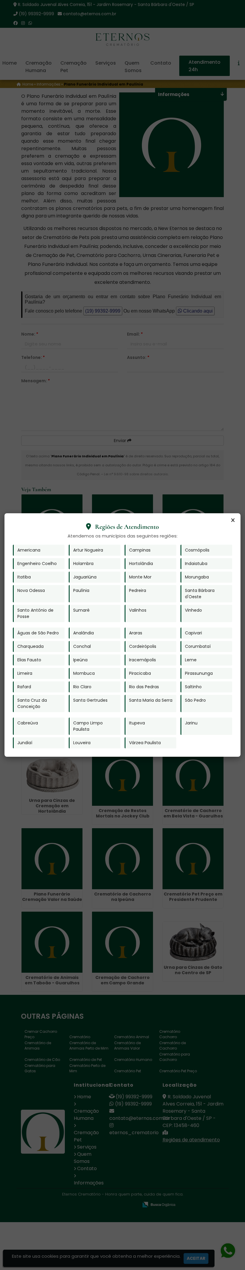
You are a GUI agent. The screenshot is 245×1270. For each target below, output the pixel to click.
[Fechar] (233, 520)
